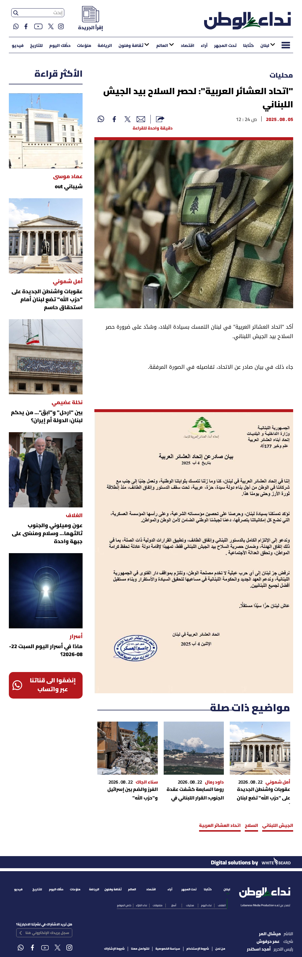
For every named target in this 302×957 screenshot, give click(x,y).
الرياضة (105, 46)
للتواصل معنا (140, 949)
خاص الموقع (124, 905)
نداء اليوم (206, 905)
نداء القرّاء (141, 905)
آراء (204, 46)
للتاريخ (36, 46)
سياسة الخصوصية (167, 949)
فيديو (18, 46)
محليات (281, 76)
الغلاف (222, 905)
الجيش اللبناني (277, 825)
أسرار (173, 905)
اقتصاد (187, 46)
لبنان (264, 46)
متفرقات (158, 905)
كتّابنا (248, 46)
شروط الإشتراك (114, 949)
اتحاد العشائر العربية (220, 825)
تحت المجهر (225, 46)
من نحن (220, 949)
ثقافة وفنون (131, 46)
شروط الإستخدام (197, 949)
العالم (162, 46)
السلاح (251, 825)
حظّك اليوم (59, 46)
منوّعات (84, 46)
